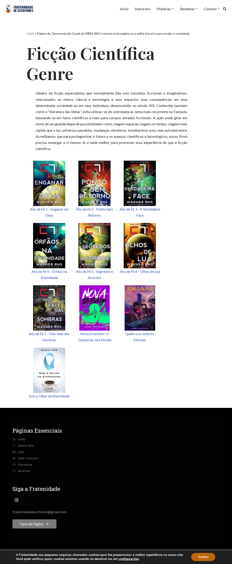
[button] (173, 9)
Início (124, 9)
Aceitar (203, 557)
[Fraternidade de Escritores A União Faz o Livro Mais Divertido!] (21, 8)
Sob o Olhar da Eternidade (49, 396)
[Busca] (224, 8)
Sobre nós (142, 9)
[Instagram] (16, 500)
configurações (128, 559)
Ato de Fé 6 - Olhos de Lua (140, 271)
